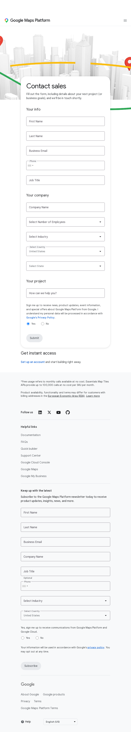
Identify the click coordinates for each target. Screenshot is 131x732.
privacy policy (96, 647)
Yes (33, 323)
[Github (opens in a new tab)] (68, 412)
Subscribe (31, 666)
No (47, 323)
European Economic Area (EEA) (66, 395)
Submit (34, 338)
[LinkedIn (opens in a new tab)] (40, 412)
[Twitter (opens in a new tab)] (49, 412)
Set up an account (33, 362)
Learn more (93, 395)
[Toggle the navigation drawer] (125, 20)
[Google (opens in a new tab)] (49, 684)
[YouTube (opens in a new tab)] (58, 412)
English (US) (53, 721)
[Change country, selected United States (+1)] (30, 165)
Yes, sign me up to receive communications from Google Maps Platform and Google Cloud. (64, 629)
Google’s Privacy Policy (40, 317)
